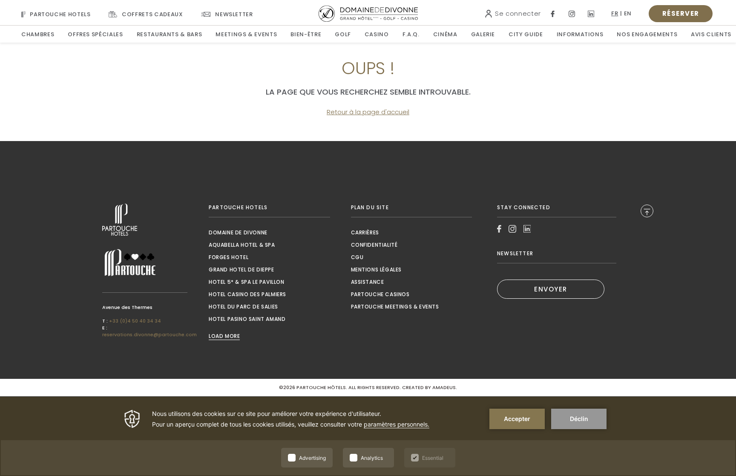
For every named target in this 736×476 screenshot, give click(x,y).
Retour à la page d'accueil (368, 111)
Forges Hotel (228, 257)
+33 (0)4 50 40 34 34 (135, 320)
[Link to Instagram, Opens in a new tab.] (572, 14)
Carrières (365, 232)
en (628, 13)
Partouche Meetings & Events (395, 306)
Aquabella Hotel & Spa (242, 244)
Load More (224, 336)
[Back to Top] (647, 211)
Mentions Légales (376, 269)
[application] (368, 436)
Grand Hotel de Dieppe (241, 269)
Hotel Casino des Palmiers (247, 294)
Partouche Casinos (380, 294)
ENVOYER (550, 289)
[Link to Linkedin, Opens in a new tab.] (591, 14)
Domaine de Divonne (238, 232)
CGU (357, 257)
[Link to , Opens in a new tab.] (144, 220)
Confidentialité (374, 244)
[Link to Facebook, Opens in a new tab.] (552, 14)
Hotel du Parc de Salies (243, 306)
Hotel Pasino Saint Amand (247, 319)
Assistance (367, 282)
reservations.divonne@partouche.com (149, 334)
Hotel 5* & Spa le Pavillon (247, 282)
